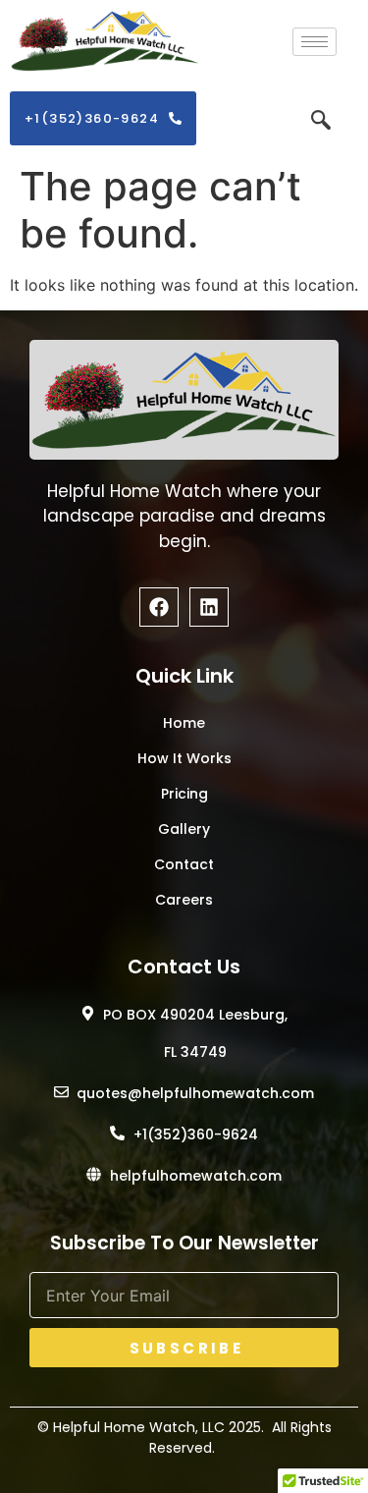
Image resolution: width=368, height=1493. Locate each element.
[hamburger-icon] (314, 42)
